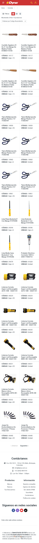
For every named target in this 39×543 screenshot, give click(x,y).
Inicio (3, 8)
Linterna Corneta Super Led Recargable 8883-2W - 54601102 (10, 323)
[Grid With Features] (16, 13)
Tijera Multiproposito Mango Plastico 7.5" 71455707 (9, 119)
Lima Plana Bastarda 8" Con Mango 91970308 (10, 220)
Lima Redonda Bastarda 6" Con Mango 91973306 (27, 221)
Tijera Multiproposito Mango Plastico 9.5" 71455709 (9, 187)
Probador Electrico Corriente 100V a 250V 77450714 (27, 255)
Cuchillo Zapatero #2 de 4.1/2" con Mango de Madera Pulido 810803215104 (9, 84)
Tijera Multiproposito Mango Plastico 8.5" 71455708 (9, 153)
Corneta (10, 8)
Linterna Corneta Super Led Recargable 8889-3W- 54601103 (10, 357)
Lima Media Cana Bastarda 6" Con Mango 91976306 (8, 255)
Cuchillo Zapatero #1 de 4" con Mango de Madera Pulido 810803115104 (9, 48)
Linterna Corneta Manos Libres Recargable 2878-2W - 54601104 (10, 392)
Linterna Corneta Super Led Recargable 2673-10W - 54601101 (10, 289)
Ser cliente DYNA (29, 490)
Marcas (9, 484)
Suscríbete (29, 492)
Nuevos (9, 487)
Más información (26, 539)
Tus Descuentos (9, 490)
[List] (20, 13)
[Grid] (13, 13)
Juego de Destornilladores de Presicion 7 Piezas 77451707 (9, 428)
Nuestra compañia (29, 484)
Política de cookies (29, 498)
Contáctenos (29, 495)
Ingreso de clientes (29, 487)
